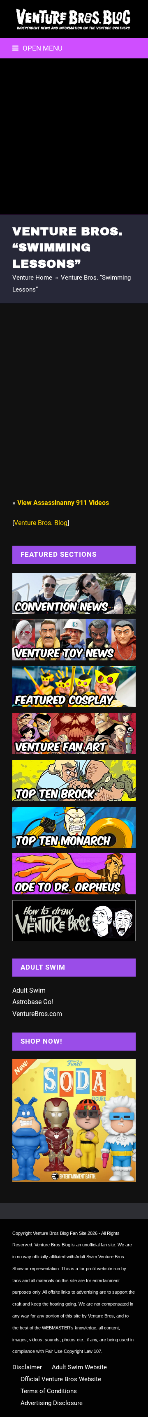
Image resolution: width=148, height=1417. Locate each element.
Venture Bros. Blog (40, 523)
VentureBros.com (37, 1014)
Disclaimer (27, 1367)
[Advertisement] (74, 137)
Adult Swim (29, 990)
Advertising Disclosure (52, 1403)
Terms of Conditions (49, 1391)
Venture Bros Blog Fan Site (59, 1233)
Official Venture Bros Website (61, 1379)
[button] (37, 48)
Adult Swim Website (79, 1367)
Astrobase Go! (32, 1002)
